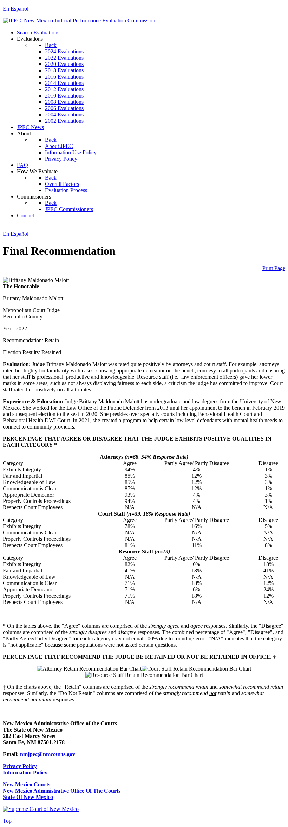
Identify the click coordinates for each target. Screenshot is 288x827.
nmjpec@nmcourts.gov (47, 754)
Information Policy (25, 772)
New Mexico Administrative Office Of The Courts (61, 791)
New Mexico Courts (26, 784)
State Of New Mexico (28, 797)
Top (7, 821)
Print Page (273, 268)
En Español (15, 9)
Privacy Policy (20, 766)
